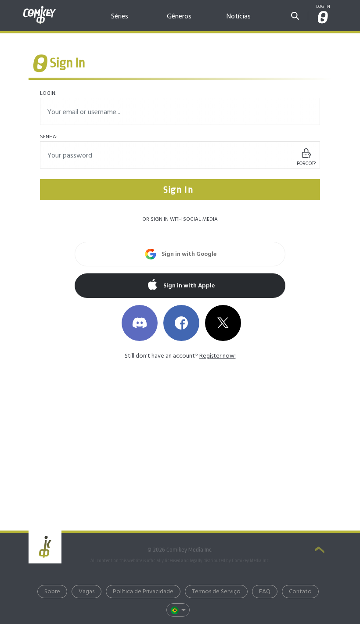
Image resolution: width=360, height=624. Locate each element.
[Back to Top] (320, 551)
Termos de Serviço (216, 592)
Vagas (86, 592)
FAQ (264, 592)
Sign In (179, 189)
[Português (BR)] (178, 610)
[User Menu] (323, 18)
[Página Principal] (39, 10)
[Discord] (140, 323)
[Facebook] (181, 323)
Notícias (239, 16)
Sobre (52, 592)
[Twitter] (223, 323)
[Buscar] (295, 14)
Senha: (49, 137)
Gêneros (179, 16)
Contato (300, 592)
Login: (48, 93)
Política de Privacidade (143, 592)
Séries (119, 16)
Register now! (217, 356)
